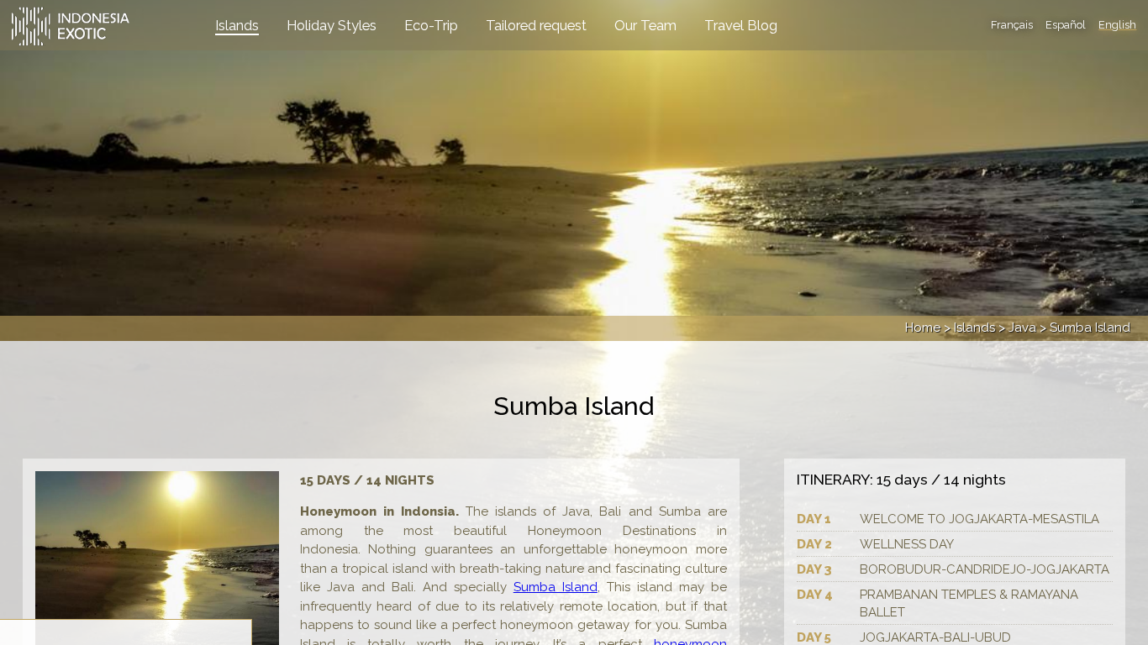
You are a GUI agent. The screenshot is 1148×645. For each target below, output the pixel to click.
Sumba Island (555, 587)
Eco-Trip (431, 25)
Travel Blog (740, 25)
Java (1022, 327)
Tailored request (536, 25)
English (1117, 24)
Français (1012, 24)
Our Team (645, 25)
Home (922, 327)
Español (1065, 24)
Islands (237, 25)
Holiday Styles (332, 25)
